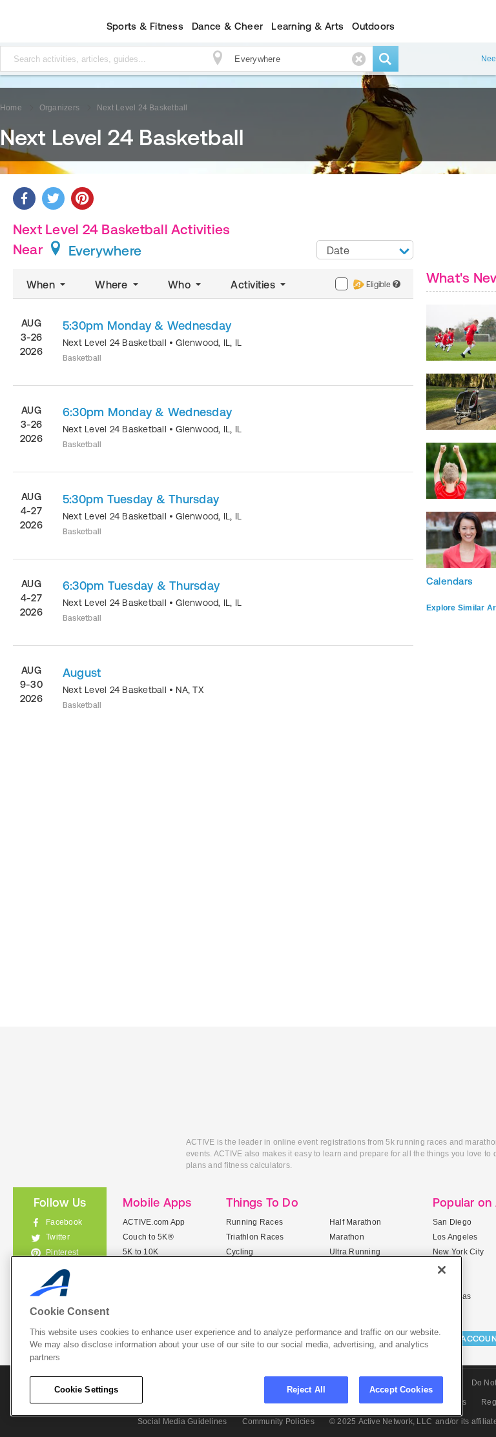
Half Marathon (355, 1222)
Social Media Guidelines (182, 1421)
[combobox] (364, 249)
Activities (254, 284)
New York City (458, 1251)
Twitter (58, 1236)
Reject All (306, 1389)
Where (112, 284)
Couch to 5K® (148, 1236)
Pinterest (62, 1252)
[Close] (442, 1270)
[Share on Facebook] (24, 198)
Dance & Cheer (227, 26)
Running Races (254, 1222)
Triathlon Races (255, 1236)
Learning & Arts (307, 26)
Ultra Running (354, 1251)
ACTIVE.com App (154, 1222)
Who (180, 284)
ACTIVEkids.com (90, 1156)
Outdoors (373, 26)
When (41, 284)
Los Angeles (455, 1236)
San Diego (452, 1222)
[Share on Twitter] (53, 198)
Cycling (240, 1251)
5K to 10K (140, 1251)
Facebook (64, 1222)
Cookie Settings (86, 1389)
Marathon (346, 1236)
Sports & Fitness (145, 26)
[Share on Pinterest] (82, 198)
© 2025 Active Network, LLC (380, 1421)
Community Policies (278, 1421)
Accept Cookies (401, 1389)
